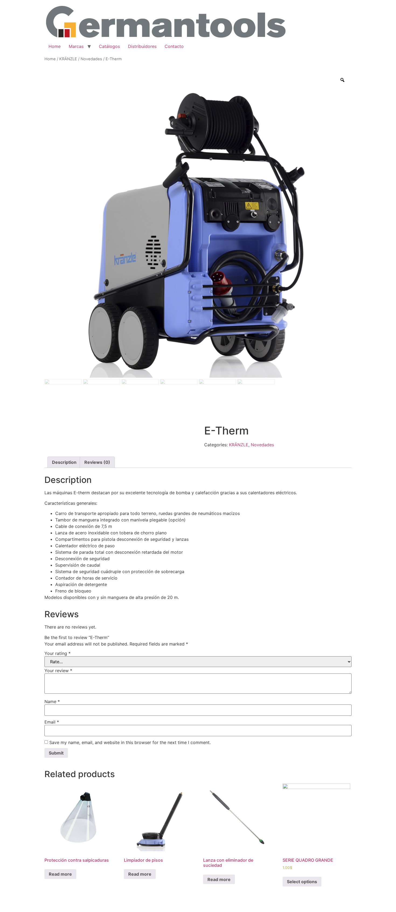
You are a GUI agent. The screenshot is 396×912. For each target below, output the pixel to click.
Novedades (91, 59)
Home (54, 46)
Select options (302, 881)
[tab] (64, 462)
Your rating (57, 653)
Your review (58, 670)
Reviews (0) (97, 462)
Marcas (76, 46)
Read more (60, 874)
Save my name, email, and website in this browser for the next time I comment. (130, 742)
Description (64, 462)
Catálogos (109, 46)
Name (52, 701)
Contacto (174, 46)
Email (51, 722)
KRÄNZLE (68, 59)
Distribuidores (142, 46)
